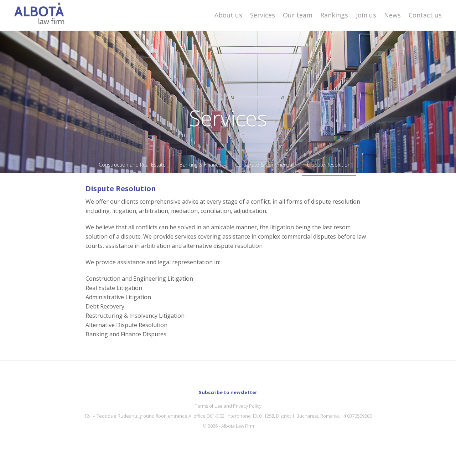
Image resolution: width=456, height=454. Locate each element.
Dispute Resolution (329, 164)
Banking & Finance (200, 164)
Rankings (334, 15)
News (392, 15)
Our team (297, 15)
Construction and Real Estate (132, 164)
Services (262, 15)
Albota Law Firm (237, 426)
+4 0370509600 (356, 416)
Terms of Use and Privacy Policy (228, 406)
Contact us (425, 15)
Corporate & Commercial (264, 164)
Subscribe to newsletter (228, 392)
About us (228, 15)
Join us (366, 15)
